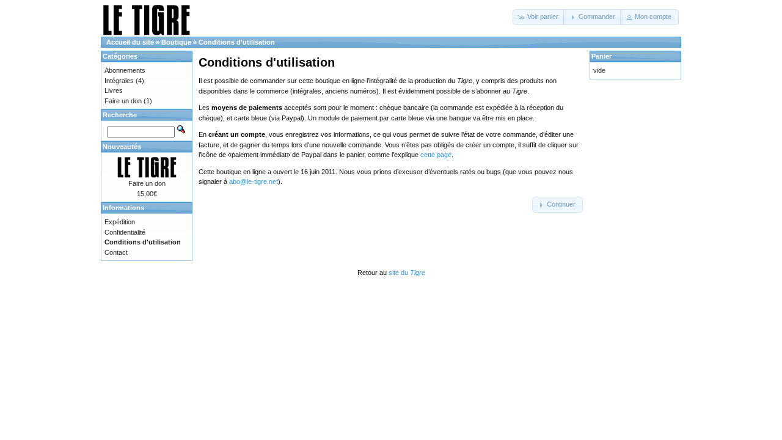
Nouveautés (122, 146)
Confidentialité (124, 232)
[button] (539, 17)
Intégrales (119, 80)
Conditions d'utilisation (237, 42)
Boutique (176, 42)
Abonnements (124, 70)
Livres (113, 90)
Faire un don (123, 101)
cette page (435, 154)
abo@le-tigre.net (253, 181)
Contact (116, 252)
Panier (601, 56)
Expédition (119, 222)
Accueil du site (130, 42)
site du (407, 272)
